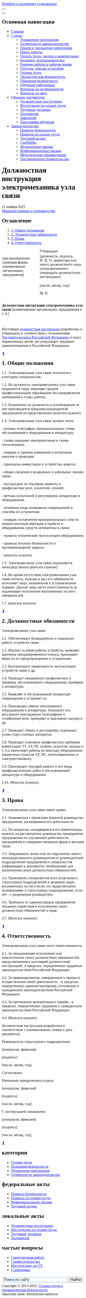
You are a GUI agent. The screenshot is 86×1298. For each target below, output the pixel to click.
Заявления (28, 118)
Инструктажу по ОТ (27, 1266)
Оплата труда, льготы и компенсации (49, 56)
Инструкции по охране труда (43, 105)
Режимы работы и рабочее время (46, 64)
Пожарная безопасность (39, 81)
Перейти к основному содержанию (29, 4)
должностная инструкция (40, 329)
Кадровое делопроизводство (42, 60)
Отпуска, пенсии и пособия (42, 68)
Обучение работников (37, 85)
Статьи (16, 35)
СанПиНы (28, 142)
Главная (17, 31)
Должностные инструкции (41, 101)
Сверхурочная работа (27, 1257)
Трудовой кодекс (33, 138)
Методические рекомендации (43, 155)
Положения (29, 114)
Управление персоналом (39, 40)
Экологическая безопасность (42, 77)
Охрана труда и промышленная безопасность (32, 1288)
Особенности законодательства (44, 44)
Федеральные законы (36, 147)
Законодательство (25, 126)
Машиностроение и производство (28, 211)
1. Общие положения (27, 230)
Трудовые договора (35, 110)
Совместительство (25, 1261)
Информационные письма (40, 151)
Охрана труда (30, 73)
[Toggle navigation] (4, 9)
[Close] (4, 13)
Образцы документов (27, 97)
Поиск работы (31, 52)
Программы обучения (37, 122)
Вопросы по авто (33, 93)
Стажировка (20, 1270)
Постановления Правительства (44, 159)
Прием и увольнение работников (46, 48)
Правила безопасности (38, 130)
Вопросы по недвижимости (42, 89)
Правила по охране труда (40, 134)
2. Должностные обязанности (34, 234)
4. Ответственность (26, 243)
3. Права (17, 238)
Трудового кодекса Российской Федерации (35, 337)
